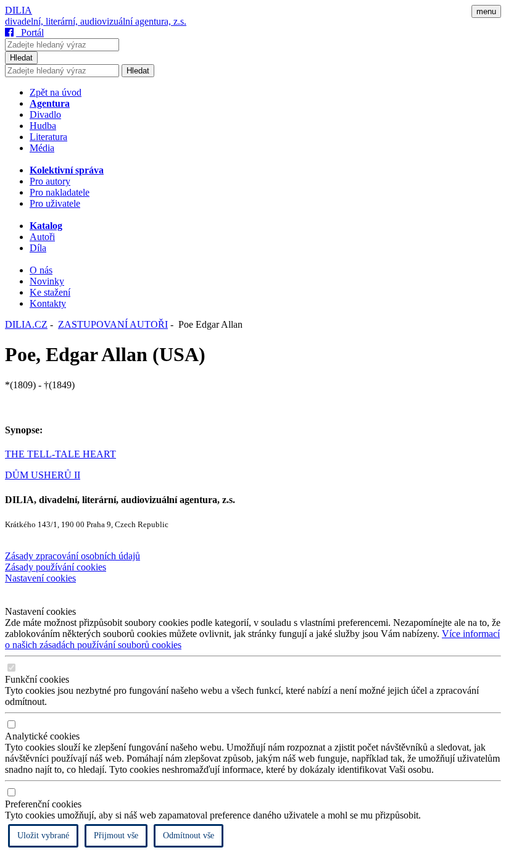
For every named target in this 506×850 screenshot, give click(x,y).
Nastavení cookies (40, 578)
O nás (41, 270)
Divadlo (45, 114)
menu (486, 11)
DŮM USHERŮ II (42, 475)
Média (42, 148)
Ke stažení (50, 292)
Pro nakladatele (59, 192)
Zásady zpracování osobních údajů (72, 556)
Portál (30, 32)
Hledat (21, 57)
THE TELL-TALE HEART (60, 454)
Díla (38, 248)
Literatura (48, 136)
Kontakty (48, 303)
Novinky (47, 281)
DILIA (18, 10)
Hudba (43, 125)
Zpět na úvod (55, 92)
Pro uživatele (55, 203)
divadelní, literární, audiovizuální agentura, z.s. (95, 21)
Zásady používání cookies (55, 567)
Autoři (42, 236)
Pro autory (50, 181)
